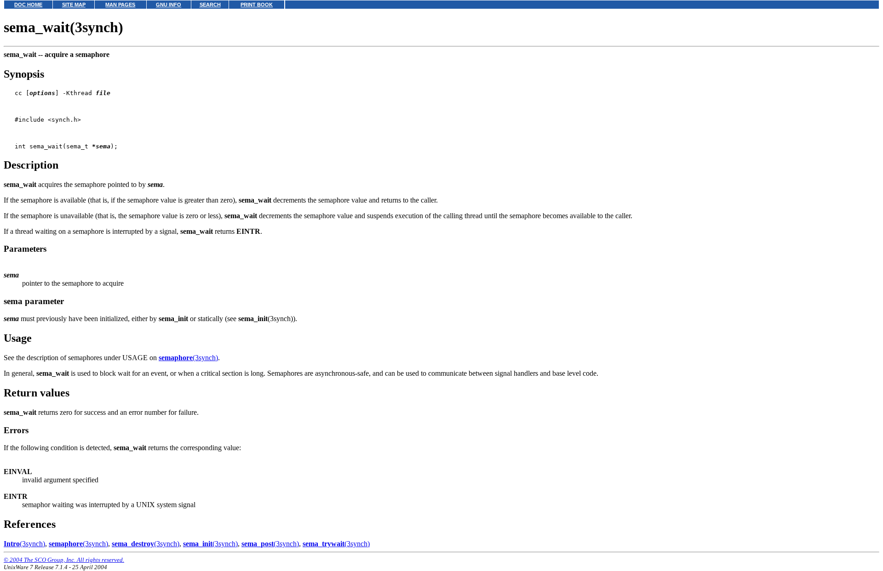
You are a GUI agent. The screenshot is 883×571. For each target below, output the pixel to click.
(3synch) (188, 358)
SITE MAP (74, 4)
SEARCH (210, 4)
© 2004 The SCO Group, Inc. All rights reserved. (64, 559)
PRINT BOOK (257, 4)
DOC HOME (28, 4)
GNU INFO (168, 4)
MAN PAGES (120, 4)
